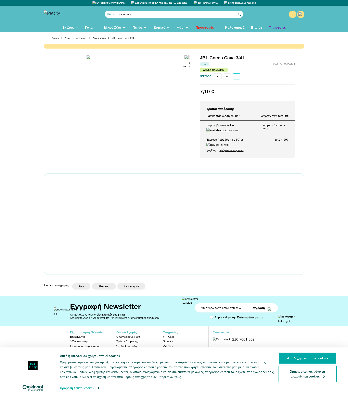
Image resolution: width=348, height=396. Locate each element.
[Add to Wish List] (187, 57)
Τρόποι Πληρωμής (127, 341)
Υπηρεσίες (277, 27)
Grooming (168, 341)
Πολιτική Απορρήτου (250, 317)
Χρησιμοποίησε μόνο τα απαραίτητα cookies (307, 374)
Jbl (204, 64)
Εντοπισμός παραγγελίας (85, 346)
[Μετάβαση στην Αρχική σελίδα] (64, 14)
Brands (256, 27)
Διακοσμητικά (99, 38)
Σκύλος (68, 27)
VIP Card (168, 336)
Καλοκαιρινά (235, 27)
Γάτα (89, 27)
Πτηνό (137, 27)
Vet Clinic (168, 346)
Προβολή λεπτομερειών (77, 388)
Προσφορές (205, 27)
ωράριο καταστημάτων (232, 150)
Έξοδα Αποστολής (127, 346)
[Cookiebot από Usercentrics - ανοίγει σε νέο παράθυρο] (33, 388)
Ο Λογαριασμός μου (128, 336)
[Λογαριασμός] (292, 14)
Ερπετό (159, 27)
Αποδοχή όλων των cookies (307, 358)
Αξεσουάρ (81, 38)
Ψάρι (180, 27)
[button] (239, 14)
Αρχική (55, 38)
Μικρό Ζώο (112, 27)
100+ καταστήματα (81, 341)
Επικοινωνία (77, 336)
